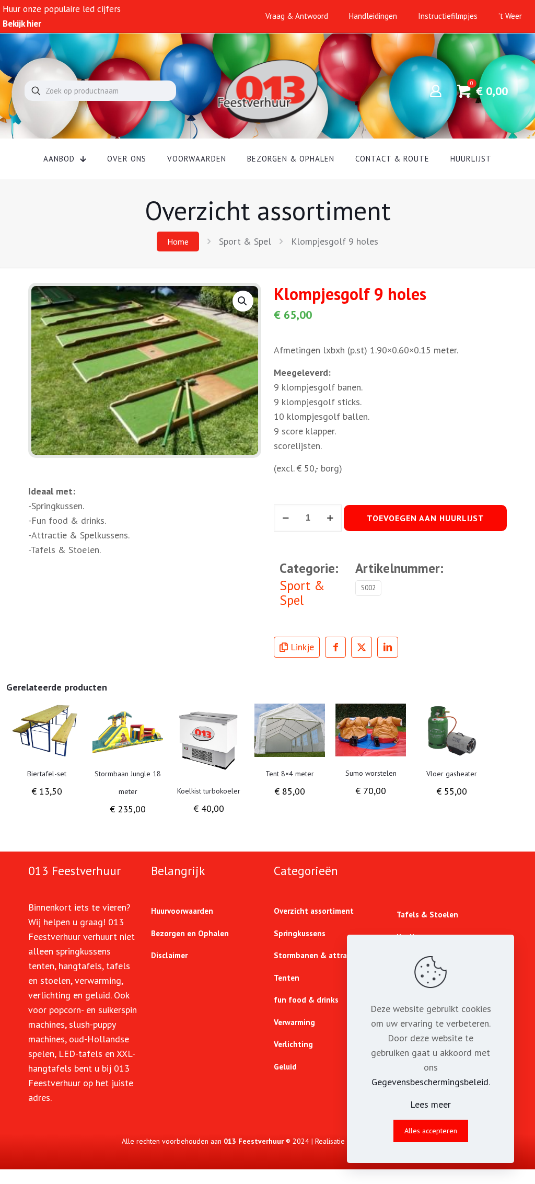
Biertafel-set (46, 773)
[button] (242, 301)
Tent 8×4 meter (289, 773)
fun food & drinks (306, 1000)
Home (178, 241)
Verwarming (294, 1022)
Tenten (286, 978)
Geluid (285, 1067)
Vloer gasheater (451, 773)
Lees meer (430, 1104)
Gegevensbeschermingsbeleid (430, 1082)
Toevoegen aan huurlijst (425, 518)
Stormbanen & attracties (319, 955)
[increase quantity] (330, 518)
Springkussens (299, 933)
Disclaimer (169, 955)
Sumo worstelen (371, 773)
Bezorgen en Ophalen (190, 933)
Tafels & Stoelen (427, 914)
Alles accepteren (430, 1130)
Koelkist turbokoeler (208, 791)
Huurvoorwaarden (182, 911)
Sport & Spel (245, 241)
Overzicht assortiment (314, 911)
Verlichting (293, 1044)
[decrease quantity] (285, 518)
